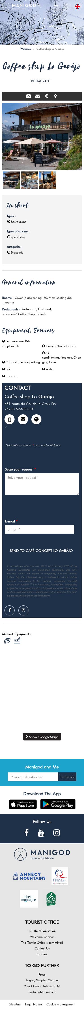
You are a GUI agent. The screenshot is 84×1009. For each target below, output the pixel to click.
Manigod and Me (42, 767)
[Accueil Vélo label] (51, 898)
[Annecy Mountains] (29, 876)
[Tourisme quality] (60, 876)
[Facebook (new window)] (26, 833)
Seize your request (20, 469)
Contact (37, 96)
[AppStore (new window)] (23, 804)
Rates (46, 96)
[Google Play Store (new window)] (57, 804)
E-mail (11, 521)
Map (55, 96)
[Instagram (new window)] (25, 610)
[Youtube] (41, 833)
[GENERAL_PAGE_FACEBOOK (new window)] (11, 610)
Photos (28, 96)
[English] (77, 6)
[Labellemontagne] (29, 898)
